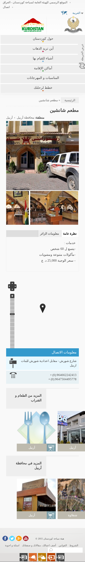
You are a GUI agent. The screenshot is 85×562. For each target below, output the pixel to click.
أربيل (9, 117)
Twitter (12, 538)
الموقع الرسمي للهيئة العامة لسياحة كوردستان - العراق (35, 2)
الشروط (73, 545)
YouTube (26, 538)
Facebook (5, 538)
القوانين (63, 545)
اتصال (6, 7)
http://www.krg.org (73, 24)
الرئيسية (69, 100)
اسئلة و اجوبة (12, 545)
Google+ (19, 538)
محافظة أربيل (25, 117)
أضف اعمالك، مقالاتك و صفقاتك (39, 545)
